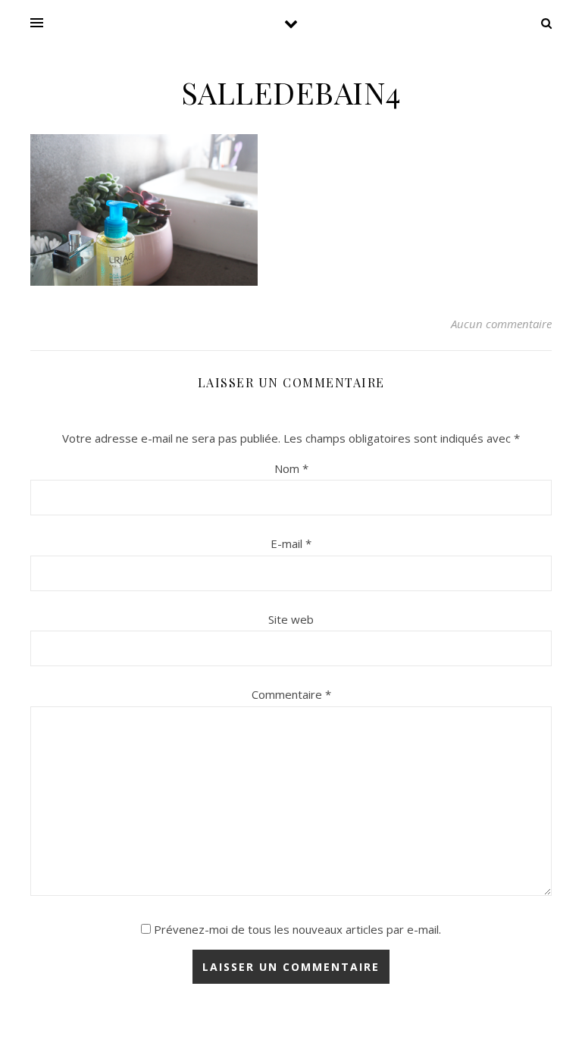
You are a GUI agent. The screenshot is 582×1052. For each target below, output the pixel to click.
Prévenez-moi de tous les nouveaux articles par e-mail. (297, 929)
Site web (291, 619)
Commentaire (291, 694)
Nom (291, 468)
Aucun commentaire (501, 323)
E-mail (291, 543)
